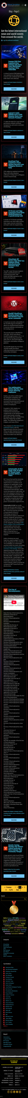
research (11, 931)
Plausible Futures (7, 1044)
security (18, 356)
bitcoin (4, 922)
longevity (5, 930)
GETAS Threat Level (14, 1062)
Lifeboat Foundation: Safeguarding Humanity (10, 5)
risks (13, 931)
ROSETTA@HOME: (4, 1083)
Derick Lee (8, 998)
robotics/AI (22, 572)
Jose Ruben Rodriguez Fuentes (13, 987)
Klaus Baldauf (9, 993)
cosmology (6, 813)
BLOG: (16, 1074)
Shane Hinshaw (9, 1002)
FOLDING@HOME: (5, 1080)
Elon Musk (6, 951)
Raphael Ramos (10, 1004)
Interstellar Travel (5, 928)
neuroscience (6, 871)
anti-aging (15, 918)
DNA (4, 948)
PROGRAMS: (17, 1080)
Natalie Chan (9, 1006)
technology (8, 934)
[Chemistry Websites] (14, 908)
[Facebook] (8, 1092)
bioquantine (5, 920)
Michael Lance (9, 1016)
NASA (9, 930)
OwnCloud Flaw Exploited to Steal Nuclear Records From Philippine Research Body (16, 164)
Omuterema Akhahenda (12, 991)
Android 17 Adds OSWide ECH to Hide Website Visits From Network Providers (15, 115)
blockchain (8, 922)
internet (18, 282)
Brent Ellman (9, 1012)
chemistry (20, 812)
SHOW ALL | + (5, 1026)
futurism (19, 180)
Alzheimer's (10, 918)
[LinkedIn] (14, 1092)
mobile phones (20, 131)
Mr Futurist (6, 1040)
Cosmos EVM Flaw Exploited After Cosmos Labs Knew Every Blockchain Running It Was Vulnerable (15, 65)
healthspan (8, 926)
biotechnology (22, 920)
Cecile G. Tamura (10, 995)
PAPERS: (16, 1083)
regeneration (6, 931)
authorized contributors (13, 40)
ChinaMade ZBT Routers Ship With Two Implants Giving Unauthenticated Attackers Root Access (16, 263)
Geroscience (6, 1037)
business (17, 570)
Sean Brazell (9, 1008)
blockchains (19, 82)
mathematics (18, 813)
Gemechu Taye (9, 981)
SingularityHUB (7, 1046)
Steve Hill (8, 1010)
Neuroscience (11, 930)
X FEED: (5, 1074)
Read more (14, 89)
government (17, 572)
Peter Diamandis (7, 947)
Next (17, 890)
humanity (12, 926)
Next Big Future (7, 1042)
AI (7, 918)
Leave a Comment (7, 84)
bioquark (11, 920)
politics (15, 930)
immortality (21, 926)
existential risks (6, 924)
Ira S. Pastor (9, 1022)
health (23, 924)
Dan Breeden (9, 975)
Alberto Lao (8, 1000)
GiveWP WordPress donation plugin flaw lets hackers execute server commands (15, 316)
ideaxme (16, 926)
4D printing (6, 945)
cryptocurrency (19, 922)
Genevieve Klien (9, 967)
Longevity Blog (7, 1039)
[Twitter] (11, 1092)
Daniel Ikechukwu (10, 570)
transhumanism (14, 933)
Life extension (18, 928)
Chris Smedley (9, 1024)
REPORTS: (17, 1078)
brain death (12, 922)
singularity (16, 931)
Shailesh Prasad (10, 977)
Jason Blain (9, 1018)
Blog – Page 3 (14, 12)
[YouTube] (17, 1092)
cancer (16, 922)
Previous (8, 887)
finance (13, 440)
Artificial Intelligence (22, 918)
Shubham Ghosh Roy (11, 869)
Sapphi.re (24, 1090)
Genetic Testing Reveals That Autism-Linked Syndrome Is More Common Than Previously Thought (15, 848)
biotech (16, 920)
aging (5, 918)
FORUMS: (10, 1085)
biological (16, 812)
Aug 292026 (5, 65)
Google (20, 924)
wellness (21, 934)
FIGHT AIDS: (6, 1078)
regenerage (23, 930)
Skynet (5, 954)
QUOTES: (16, 1085)
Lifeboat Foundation (10, 1090)
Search (25, 899)
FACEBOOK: (5, 1067)
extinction (10, 924)
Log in (4, 40)
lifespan (24, 928)
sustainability (23, 931)
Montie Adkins (9, 1020)
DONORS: (9, 1076)
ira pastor (10, 928)
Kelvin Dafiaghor (10, 812)
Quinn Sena (8, 973)
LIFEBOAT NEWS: (18, 1067)
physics (22, 813)
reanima (18, 930)
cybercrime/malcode (7, 440)
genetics (18, 869)
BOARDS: (16, 1076)
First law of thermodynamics (14, 590)
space (19, 931)
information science (12, 813)
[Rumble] (20, 1092)
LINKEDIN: (5, 1071)
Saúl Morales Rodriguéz (11, 82)
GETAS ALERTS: (17, 1071)
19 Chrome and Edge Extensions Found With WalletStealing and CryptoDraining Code (16, 213)
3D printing (6, 944)
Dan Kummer (9, 989)
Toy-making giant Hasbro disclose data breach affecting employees (15, 390)
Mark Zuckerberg (7, 956)
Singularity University (8, 953)
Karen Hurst (8, 985)
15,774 (11, 890)
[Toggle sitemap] (23, 5)
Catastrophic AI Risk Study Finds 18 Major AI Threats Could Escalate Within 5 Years (15, 472)
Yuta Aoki (8, 997)
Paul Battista (9, 979)
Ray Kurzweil (6, 950)
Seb (6, 1014)
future (14, 924)
